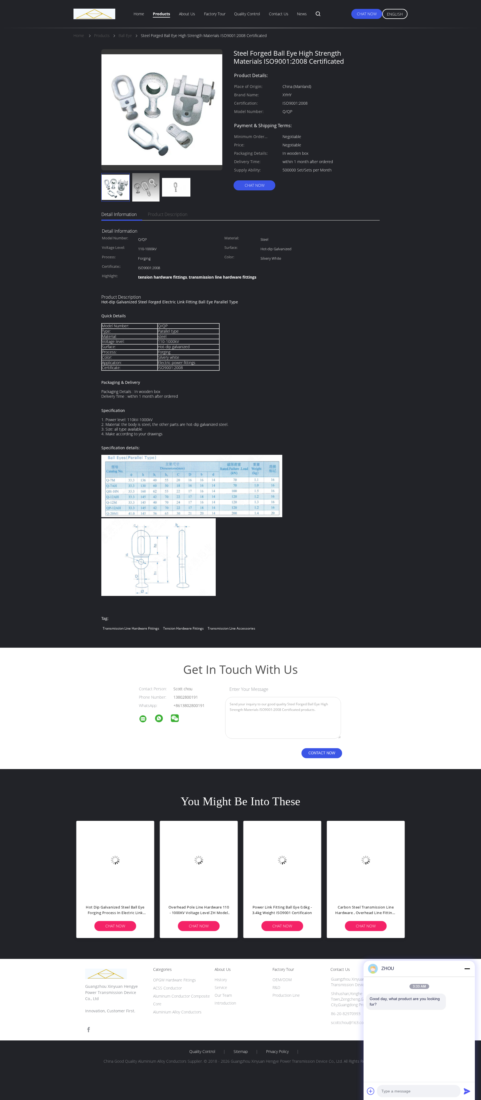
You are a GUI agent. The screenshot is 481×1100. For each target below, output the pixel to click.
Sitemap (241, 1052)
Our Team (223, 995)
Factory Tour (214, 13)
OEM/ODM (282, 979)
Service (221, 987)
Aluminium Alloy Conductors (177, 1012)
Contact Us (278, 13)
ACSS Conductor (167, 988)
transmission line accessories (231, 628)
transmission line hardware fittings (131, 628)
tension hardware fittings (183, 628)
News (302, 13)
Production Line (286, 995)
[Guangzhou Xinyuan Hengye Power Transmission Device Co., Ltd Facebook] (88, 1030)
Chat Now (367, 13)
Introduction (225, 1003)
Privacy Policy (277, 1052)
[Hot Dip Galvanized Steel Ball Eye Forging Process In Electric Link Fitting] (115, 860)
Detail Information (119, 214)
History (221, 979)
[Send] (467, 1091)
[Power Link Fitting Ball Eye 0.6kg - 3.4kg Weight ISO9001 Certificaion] (282, 860)
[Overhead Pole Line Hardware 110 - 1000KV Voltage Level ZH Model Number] (199, 860)
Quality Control (247, 13)
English (395, 14)
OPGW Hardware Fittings (174, 980)
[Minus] (467, 968)
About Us (187, 13)
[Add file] (371, 1091)
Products (161, 13)
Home (139, 13)
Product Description (167, 214)
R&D (276, 987)
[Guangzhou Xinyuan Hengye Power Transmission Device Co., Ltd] (146, 719)
